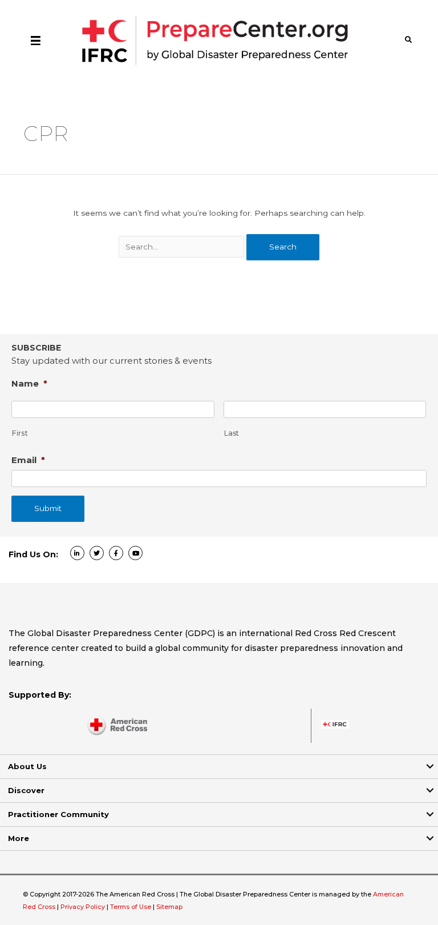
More (18, 838)
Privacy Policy (83, 907)
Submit (48, 508)
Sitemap (169, 907)
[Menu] (35, 40)
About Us (27, 766)
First (20, 433)
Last (232, 433)
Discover (26, 790)
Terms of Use (130, 907)
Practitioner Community (58, 814)
